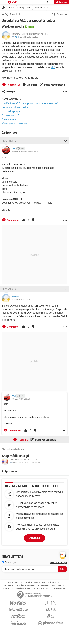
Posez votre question (54, 84)
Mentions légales (23, 588)
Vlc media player (11, 111)
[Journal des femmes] (18, 603)
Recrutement (9, 585)
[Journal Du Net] (50, 603)
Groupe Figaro (38, 588)
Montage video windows (15, 123)
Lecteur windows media (15, 107)
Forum (12, 7)
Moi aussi (32, 84)
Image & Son (25, 7)
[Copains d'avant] (18, 616)
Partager (11, 91)
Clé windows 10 (10, 115)
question (63, 2)
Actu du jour (11, 562)
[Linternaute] (18, 609)
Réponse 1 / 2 (9, 140)
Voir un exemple (58, 562)
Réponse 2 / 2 (9, 289)
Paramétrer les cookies (46, 585)
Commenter (12, 220)
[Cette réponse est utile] (24, 220)
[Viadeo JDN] (50, 616)
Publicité (50, 582)
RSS (12, 588)
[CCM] (13, 2)
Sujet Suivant (58, 14)
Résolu (31, 27)
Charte (6, 588)
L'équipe (28, 582)
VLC (53, 67)
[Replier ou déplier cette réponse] (65, 140)
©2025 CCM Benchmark (56, 588)
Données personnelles (25, 585)
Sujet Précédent (12, 14)
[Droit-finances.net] (50, 610)
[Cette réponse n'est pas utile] (33, 220)
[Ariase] (18, 623)
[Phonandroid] (50, 623)
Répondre (23, 439)
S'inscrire (34, 538)
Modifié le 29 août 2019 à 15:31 (25, 151)
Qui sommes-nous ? (15, 582)
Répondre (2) (13, 84)
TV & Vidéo (40, 7)
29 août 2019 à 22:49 (21, 299)
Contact (58, 582)
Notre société (39, 582)
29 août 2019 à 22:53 (29, 37)
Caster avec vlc (10, 119)
